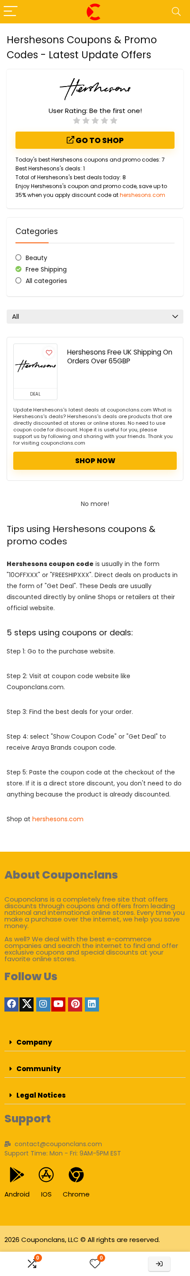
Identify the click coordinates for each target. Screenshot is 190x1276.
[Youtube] (58, 1004)
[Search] (176, 11)
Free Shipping (46, 269)
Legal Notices (41, 1095)
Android (17, 1194)
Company (34, 1042)
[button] (95, 1042)
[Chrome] (76, 1174)
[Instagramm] (43, 1004)
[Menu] (10, 11)
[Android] (17, 1174)
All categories (46, 280)
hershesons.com (142, 195)
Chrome (76, 1194)
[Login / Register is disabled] (159, 1264)
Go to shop (99, 140)
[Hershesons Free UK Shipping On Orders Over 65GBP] (35, 366)
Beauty (36, 257)
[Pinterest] (75, 1004)
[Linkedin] (92, 1004)
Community (38, 1068)
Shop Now (95, 461)
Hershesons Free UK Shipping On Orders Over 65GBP (119, 356)
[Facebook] (11, 1004)
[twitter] (26, 1004)
